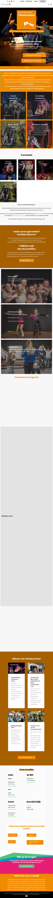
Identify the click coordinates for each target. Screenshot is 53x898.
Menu (27, 67)
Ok (26, 896)
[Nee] (51, 894)
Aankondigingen (34, 713)
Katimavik (29, 805)
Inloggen (42, 1)
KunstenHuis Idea (14, 664)
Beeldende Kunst (34, 664)
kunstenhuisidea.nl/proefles (19, 215)
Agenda (22, 1)
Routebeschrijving (12, 786)
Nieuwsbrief (29, 1)
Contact (36, 1)
